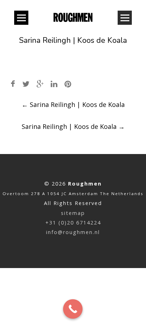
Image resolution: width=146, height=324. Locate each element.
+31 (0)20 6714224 (73, 222)
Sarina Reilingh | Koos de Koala (73, 104)
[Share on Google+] (40, 84)
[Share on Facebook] (13, 84)
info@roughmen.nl (73, 232)
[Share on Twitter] (25, 84)
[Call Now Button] (73, 309)
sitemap (73, 213)
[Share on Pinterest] (67, 84)
